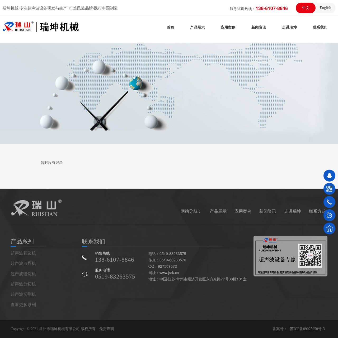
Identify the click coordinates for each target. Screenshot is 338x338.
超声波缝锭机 (23, 273)
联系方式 (317, 211)
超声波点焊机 (23, 263)
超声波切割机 (23, 294)
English (325, 8)
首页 (170, 27)
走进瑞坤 (289, 27)
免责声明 (106, 329)
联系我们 (320, 27)
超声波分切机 (23, 284)
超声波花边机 (23, 253)
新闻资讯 (258, 27)
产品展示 (197, 27)
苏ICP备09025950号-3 (307, 329)
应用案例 (228, 27)
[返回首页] (329, 228)
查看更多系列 (23, 304)
